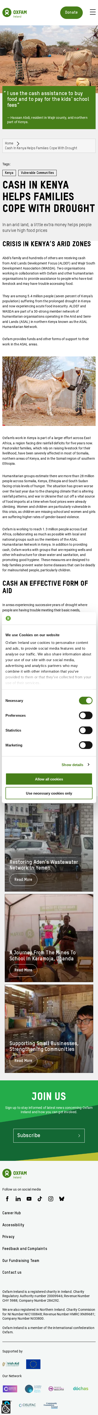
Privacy (8, 1237)
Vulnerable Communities (37, 173)
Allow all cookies (49, 779)
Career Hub (11, 1213)
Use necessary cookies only (49, 793)
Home (9, 143)
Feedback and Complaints (24, 1249)
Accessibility (13, 1225)
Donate (71, 13)
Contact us (12, 1273)
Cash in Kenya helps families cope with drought (41, 148)
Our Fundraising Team (20, 1261)
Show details (72, 764)
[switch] (86, 715)
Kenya (9, 173)
